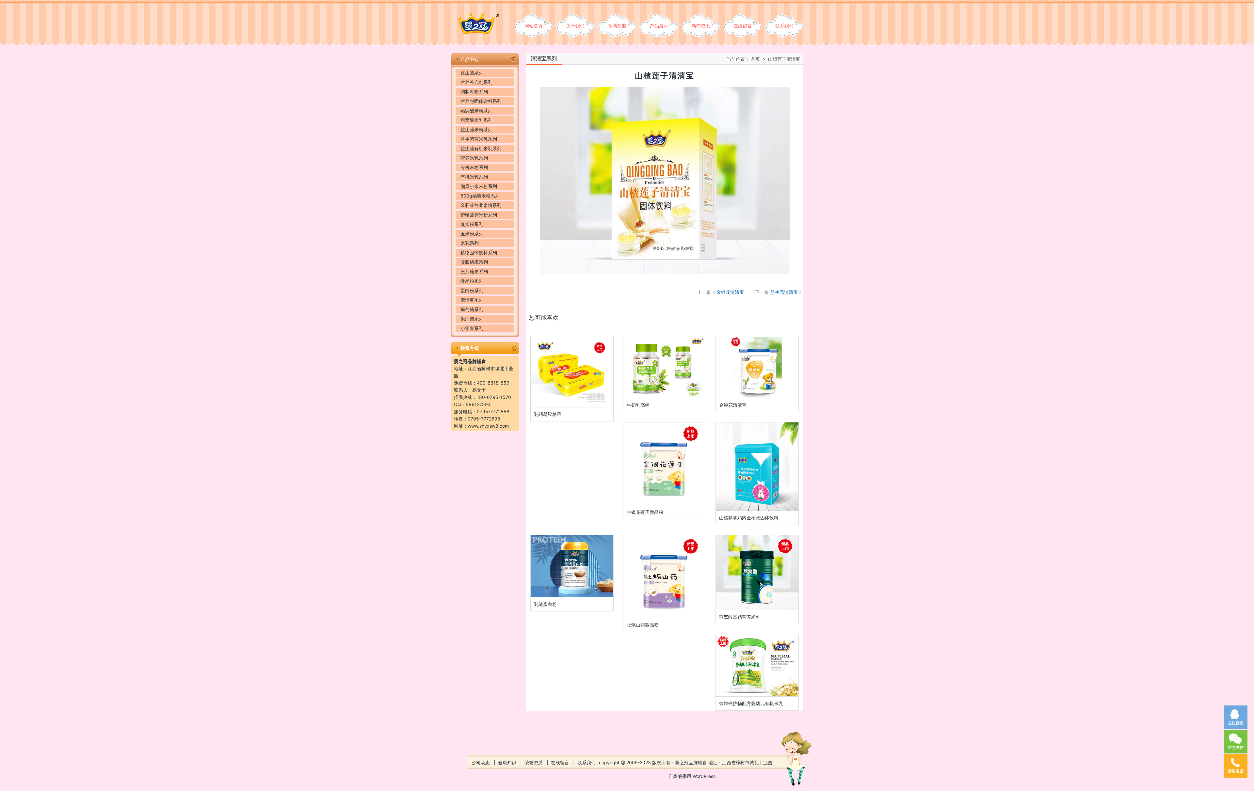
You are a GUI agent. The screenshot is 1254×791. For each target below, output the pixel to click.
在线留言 (742, 25)
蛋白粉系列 (471, 290)
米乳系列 (469, 243)
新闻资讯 (701, 25)
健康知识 (507, 762)
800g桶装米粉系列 (480, 195)
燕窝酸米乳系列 (476, 120)
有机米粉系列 (474, 167)
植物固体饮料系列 (478, 252)
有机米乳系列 (474, 177)
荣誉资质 (533, 762)
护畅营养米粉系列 (478, 214)
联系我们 (784, 25)
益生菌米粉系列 (476, 129)
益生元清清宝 (784, 292)
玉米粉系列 (471, 233)
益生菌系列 (471, 72)
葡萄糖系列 (471, 309)
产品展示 (659, 25)
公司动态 (481, 762)
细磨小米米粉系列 (478, 186)
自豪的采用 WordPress (691, 776)
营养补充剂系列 (476, 82)
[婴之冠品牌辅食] (475, 17)
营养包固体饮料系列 (481, 101)
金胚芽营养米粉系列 (481, 205)
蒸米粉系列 (471, 224)
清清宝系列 (471, 300)
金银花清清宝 (730, 292)
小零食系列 (471, 328)
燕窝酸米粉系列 (476, 110)
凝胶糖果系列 (474, 262)
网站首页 (533, 25)
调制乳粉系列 (474, 91)
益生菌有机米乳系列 (481, 148)
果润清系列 (471, 319)
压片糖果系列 (474, 271)
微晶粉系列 (471, 281)
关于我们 (575, 25)
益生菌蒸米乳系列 (478, 139)
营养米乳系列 (474, 158)
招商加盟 (617, 25)
